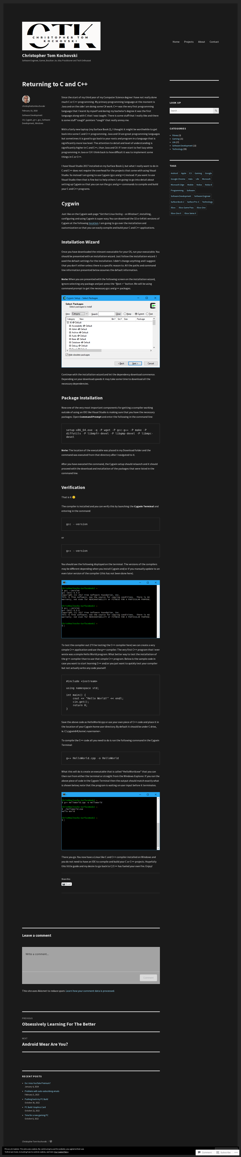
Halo (190, 179)
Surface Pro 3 (193, 202)
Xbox (173, 207)
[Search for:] (191, 110)
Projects (189, 41)
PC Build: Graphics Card (35, 1107)
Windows (39, 123)
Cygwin (29, 119)
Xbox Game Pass (186, 207)
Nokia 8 (208, 184)
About (201, 41)
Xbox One (201, 207)
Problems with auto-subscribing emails (42, 1091)
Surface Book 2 (177, 202)
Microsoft (206, 179)
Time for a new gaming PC (36, 1115)
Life (173, 142)
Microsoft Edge (177, 184)
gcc (39, 119)
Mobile (190, 184)
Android (174, 173)
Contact (214, 41)
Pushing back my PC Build (36, 1099)
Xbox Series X (190, 213)
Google (208, 173)
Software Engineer (202, 196)
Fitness (175, 135)
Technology (177, 149)
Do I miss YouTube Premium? (38, 1083)
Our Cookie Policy (61, 1152)
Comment (148, 977)
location (93, 223)
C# (23, 119)
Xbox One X (176, 213)
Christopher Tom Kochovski (49, 55)
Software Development (32, 115)
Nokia (199, 184)
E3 (190, 173)
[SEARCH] (216, 111)
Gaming (175, 138)
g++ (35, 119)
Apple (183, 173)
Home (176, 41)
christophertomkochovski (33, 106)
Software (191, 190)
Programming (177, 190)
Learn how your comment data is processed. (90, 990)
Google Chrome (178, 179)
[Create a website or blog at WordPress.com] (51, 1141)
